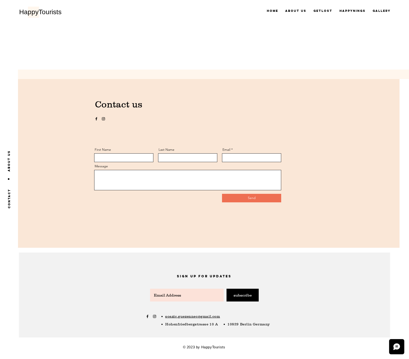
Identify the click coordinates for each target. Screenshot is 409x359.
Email (226, 149)
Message (101, 166)
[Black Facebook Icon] (96, 119)
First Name (103, 149)
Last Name (166, 149)
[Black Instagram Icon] (103, 119)
